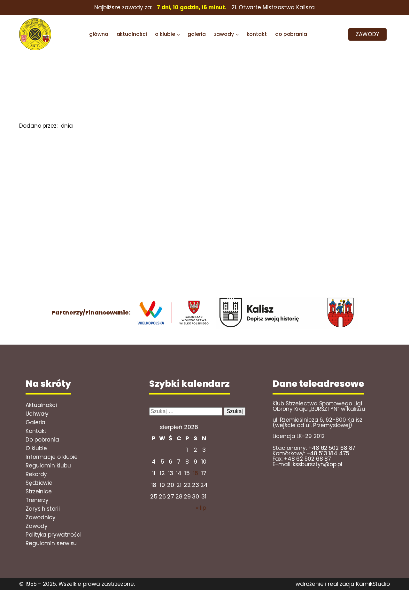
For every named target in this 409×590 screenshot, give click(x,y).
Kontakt (36, 431)
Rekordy (36, 474)
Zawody (36, 526)
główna (98, 34)
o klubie (165, 34)
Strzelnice (39, 491)
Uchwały (37, 414)
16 (195, 473)
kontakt (257, 34)
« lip (201, 508)
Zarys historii (43, 509)
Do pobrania (42, 439)
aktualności (132, 34)
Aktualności (41, 405)
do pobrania (291, 34)
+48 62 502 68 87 (331, 448)
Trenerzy (37, 500)
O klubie (36, 448)
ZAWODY (367, 34)
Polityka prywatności (53, 534)
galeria (196, 34)
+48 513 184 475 (327, 453)
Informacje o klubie (52, 457)
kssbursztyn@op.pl (317, 464)
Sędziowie (39, 483)
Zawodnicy (41, 517)
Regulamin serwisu (51, 543)
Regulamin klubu (48, 465)
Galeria (35, 422)
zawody (224, 34)
